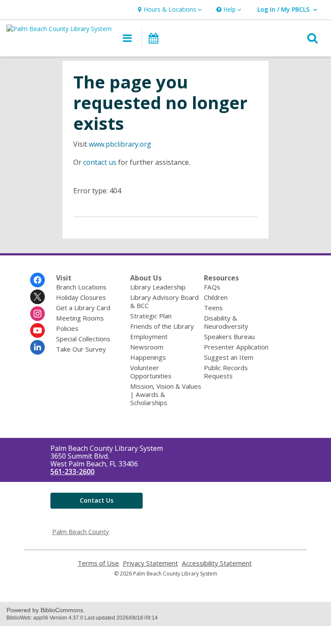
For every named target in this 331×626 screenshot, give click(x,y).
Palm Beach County (80, 531)
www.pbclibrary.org (120, 144)
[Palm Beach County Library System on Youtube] (37, 330)
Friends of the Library (162, 326)
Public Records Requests (226, 371)
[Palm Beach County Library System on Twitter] (37, 296)
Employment (149, 336)
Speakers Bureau (229, 336)
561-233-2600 (72, 471)
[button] (168, 9)
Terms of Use (98, 563)
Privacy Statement (150, 563)
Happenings (148, 357)
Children (216, 297)
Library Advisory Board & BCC (164, 301)
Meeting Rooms (80, 318)
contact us (99, 162)
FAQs (212, 287)
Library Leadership (158, 287)
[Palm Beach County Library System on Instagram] (37, 313)
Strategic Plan (151, 315)
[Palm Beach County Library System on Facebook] (37, 280)
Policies (67, 328)
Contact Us (96, 500)
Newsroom (146, 347)
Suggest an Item (228, 357)
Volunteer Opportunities (151, 371)
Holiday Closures (81, 297)
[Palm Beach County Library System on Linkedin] (37, 347)
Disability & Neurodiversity (226, 322)
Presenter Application (236, 347)
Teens (213, 307)
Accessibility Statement (217, 563)
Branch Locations (81, 287)
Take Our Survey (81, 349)
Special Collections (83, 338)
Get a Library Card (83, 307)
